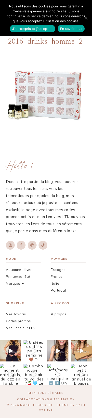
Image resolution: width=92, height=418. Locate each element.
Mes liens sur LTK (20, 328)
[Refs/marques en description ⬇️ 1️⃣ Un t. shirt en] (57, 374)
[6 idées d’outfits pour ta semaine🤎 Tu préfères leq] (34, 350)
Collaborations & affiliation (46, 399)
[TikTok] (43, 245)
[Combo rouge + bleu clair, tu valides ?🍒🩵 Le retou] (34, 374)
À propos (58, 314)
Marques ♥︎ (15, 283)
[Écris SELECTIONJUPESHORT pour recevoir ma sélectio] (57, 350)
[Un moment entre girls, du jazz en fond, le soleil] (10, 374)
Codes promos (18, 321)
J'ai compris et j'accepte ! (32, 29)
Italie (55, 283)
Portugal (58, 290)
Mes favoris (16, 314)
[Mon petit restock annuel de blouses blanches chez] (81, 374)
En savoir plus (71, 29)
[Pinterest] (32, 245)
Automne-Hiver (19, 269)
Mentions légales (46, 393)
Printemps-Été (18, 276)
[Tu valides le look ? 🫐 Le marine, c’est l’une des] (10, 350)
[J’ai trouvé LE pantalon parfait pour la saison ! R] (81, 350)
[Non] (85, 18)
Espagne (58, 269)
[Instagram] (10, 245)
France (56, 276)
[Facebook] (21, 245)
